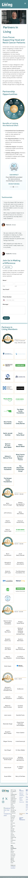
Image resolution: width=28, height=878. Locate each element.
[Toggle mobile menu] (25, 3)
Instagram (13, 865)
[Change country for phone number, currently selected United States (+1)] (4, 298)
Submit (6, 316)
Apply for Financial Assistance (21, 792)
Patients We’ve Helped (21, 797)
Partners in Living (22, 812)
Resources (21, 800)
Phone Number (7, 295)
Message (6, 302)
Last (16, 284)
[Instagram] (3, 800)
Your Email (6, 287)
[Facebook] (3, 797)
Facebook (13, 866)
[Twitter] (6, 797)
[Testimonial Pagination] (10, 185)
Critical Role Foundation (22, 817)
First (4, 284)
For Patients (21, 789)
